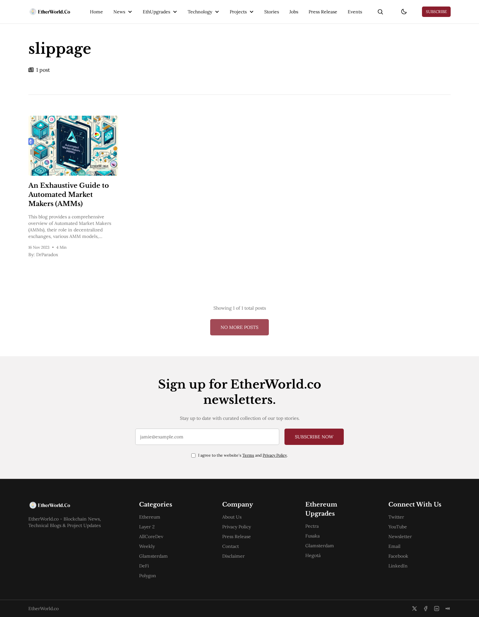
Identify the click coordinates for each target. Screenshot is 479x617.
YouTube (397, 527)
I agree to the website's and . (243, 455)
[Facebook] (425, 608)
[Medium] (448, 608)
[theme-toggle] (404, 12)
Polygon (147, 576)
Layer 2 (147, 527)
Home (96, 12)
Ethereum (149, 517)
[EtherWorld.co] (49, 12)
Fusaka (312, 536)
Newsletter (400, 536)
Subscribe (436, 11)
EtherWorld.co (43, 608)
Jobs (293, 12)
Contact (230, 546)
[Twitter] (414, 608)
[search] (380, 12)
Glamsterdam (153, 556)
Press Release (323, 12)
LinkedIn (398, 566)
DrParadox (47, 254)
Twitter (396, 517)
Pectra (312, 526)
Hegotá (313, 555)
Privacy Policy (275, 455)
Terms (248, 455)
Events (355, 12)
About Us (231, 517)
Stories (271, 12)
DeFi (144, 566)
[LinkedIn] (437, 608)
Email (394, 546)
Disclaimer (233, 556)
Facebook (398, 556)
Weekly (147, 546)
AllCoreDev (151, 536)
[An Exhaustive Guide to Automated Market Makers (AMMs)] (73, 146)
